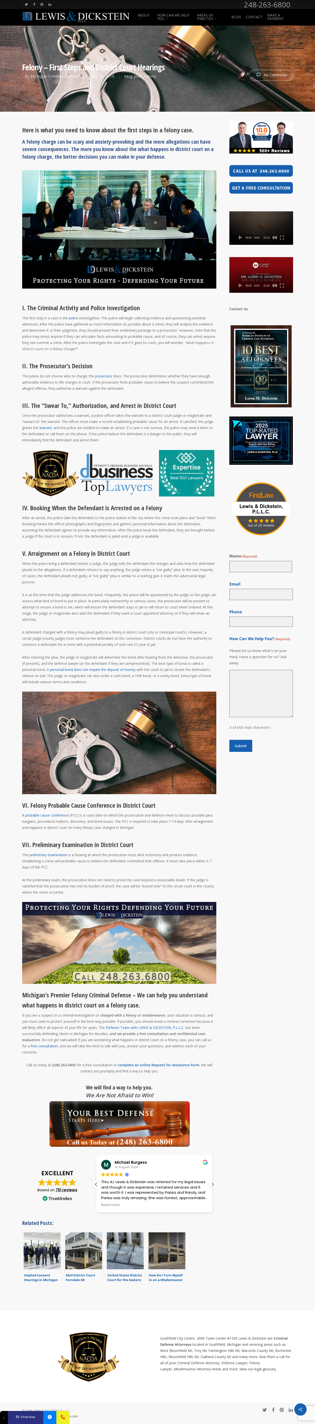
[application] (261, 228)
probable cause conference (47, 815)
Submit (241, 745)
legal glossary (265, 1369)
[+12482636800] (62, 1417)
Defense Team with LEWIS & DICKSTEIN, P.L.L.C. (145, 1027)
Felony (150, 76)
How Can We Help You (173, 17)
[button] (212, 1184)
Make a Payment (275, 17)
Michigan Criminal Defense (55, 76)
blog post (133, 76)
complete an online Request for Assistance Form (158, 1065)
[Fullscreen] (282, 237)
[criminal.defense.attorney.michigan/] (49, 1417)
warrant (45, 427)
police (73, 318)
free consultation (44, 1046)
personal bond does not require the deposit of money (93, 669)
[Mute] (274, 237)
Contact (254, 17)
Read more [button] (110, 1205)
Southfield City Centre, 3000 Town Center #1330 (198, 1338)
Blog (236, 17)
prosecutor (103, 376)
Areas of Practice (205, 17)
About (144, 15)
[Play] (240, 237)
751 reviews (66, 1189)
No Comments (275, 75)
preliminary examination (48, 854)
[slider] (257, 238)
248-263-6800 (267, 4)
